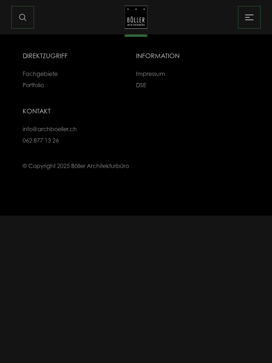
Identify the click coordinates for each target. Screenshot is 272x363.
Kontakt (37, 111)
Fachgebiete (40, 73)
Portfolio (33, 85)
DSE (141, 85)
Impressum (150, 73)
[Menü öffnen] (249, 17)
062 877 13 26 (41, 140)
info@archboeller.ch (50, 129)
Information (158, 56)
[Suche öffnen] (22, 17)
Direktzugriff (45, 56)
